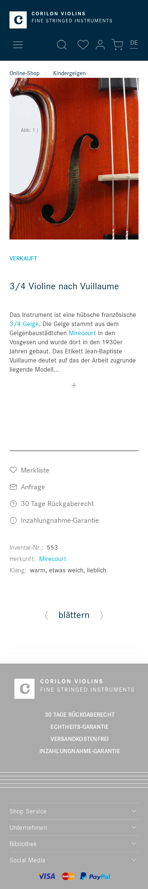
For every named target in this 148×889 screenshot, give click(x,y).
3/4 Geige (24, 323)
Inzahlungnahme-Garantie (59, 520)
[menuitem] (134, 45)
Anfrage (32, 486)
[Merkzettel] (83, 44)
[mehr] (74, 386)
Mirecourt (82, 332)
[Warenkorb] (117, 44)
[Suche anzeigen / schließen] (62, 44)
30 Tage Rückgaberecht (56, 503)
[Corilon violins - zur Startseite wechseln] (60, 19)
